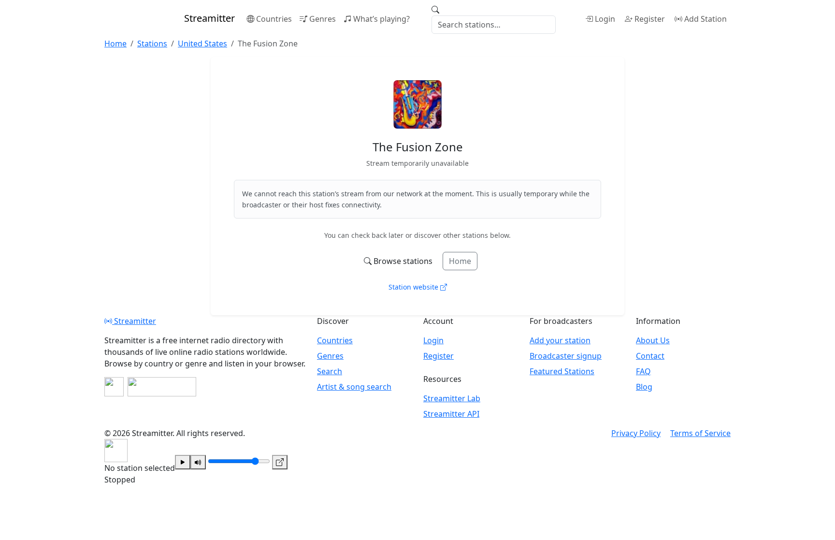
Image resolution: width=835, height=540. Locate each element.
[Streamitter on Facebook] (114, 386)
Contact (650, 355)
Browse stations (403, 261)
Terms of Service (700, 433)
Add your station (560, 340)
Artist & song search (354, 386)
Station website (414, 287)
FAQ (643, 371)
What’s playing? (381, 19)
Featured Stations (562, 371)
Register (649, 19)
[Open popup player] (280, 462)
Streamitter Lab (451, 398)
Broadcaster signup (566, 355)
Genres (322, 19)
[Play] (182, 462)
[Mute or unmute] (198, 462)
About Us (653, 340)
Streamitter (134, 321)
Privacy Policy (636, 433)
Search (329, 371)
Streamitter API (451, 414)
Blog (644, 386)
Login (605, 19)
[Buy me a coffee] (162, 386)
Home (460, 261)
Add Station (705, 19)
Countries (274, 19)
